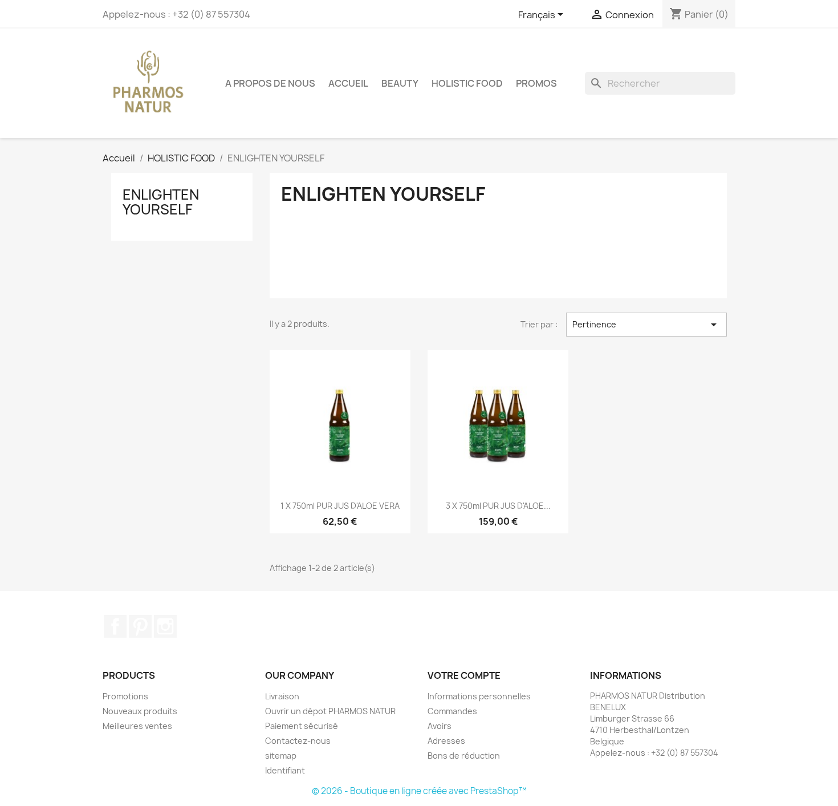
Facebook (115, 626)
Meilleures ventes (137, 725)
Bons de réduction (464, 755)
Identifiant (285, 770)
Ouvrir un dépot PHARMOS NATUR (330, 711)
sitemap (280, 755)
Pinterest (140, 626)
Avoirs (439, 725)
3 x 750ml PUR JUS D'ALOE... (498, 505)
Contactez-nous (298, 740)
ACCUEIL (348, 83)
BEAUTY (399, 83)
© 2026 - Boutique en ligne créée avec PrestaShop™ (419, 791)
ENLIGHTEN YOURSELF (161, 202)
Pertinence (646, 324)
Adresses (446, 740)
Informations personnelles (479, 696)
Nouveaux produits (140, 711)
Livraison (282, 696)
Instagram (165, 626)
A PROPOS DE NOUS (270, 83)
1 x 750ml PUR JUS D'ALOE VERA (340, 505)
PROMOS (536, 83)
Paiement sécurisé (301, 725)
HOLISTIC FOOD (467, 83)
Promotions (125, 696)
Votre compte (464, 675)
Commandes (452, 711)
